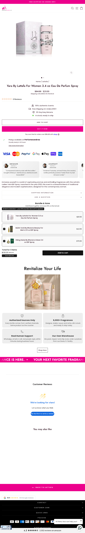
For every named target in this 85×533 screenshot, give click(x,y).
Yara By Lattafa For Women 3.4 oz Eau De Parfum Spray (29, 217)
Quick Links (42, 513)
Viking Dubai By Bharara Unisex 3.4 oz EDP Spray (29, 241)
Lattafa (45, 81)
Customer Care (42, 508)
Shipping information (42, 193)
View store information (16, 146)
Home (38, 81)
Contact (41, 503)
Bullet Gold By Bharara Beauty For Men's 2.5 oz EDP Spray (29, 229)
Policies (42, 518)
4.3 (25, 530)
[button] (6, 527)
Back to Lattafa (44, 487)
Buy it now (42, 129)
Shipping (34, 94)
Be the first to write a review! (42, 414)
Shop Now (42, 350)
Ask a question (42, 197)
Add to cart (63, 253)
